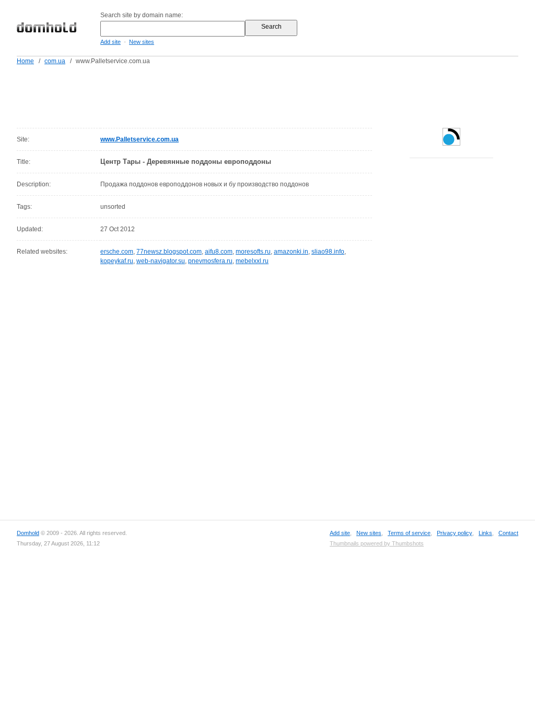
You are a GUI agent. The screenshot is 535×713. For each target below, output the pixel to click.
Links (485, 533)
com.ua (54, 61)
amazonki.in (291, 251)
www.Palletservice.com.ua (139, 139)
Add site (110, 42)
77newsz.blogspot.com (169, 251)
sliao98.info (327, 251)
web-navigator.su (160, 261)
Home (25, 61)
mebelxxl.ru (252, 261)
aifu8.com (218, 251)
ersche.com (116, 251)
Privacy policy (454, 533)
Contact (508, 533)
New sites (141, 42)
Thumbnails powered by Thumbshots (377, 543)
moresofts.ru (253, 251)
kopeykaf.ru (116, 261)
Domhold (28, 533)
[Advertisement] (287, 94)
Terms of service (409, 533)
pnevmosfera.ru (210, 261)
